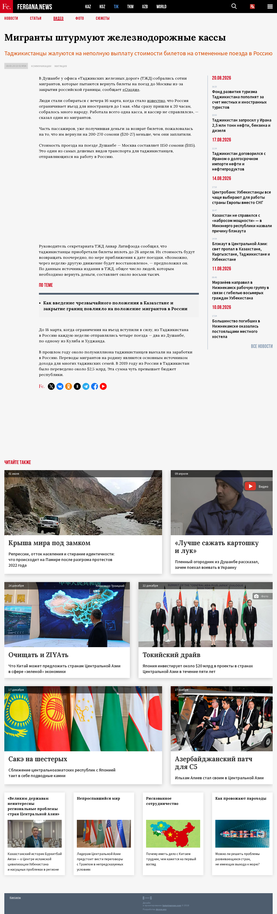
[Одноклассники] (68, 386)
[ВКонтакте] (59, 386)
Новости (11, 18)
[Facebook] (94, 386)
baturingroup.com (172, 905)
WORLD (161, 6)
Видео (58, 18)
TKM (130, 6)
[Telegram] (85, 386)
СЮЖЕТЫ (103, 18)
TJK (116, 6)
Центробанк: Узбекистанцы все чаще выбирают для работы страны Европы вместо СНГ (241, 197)
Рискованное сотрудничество (162, 801)
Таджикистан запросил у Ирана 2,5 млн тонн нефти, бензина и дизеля (241, 125)
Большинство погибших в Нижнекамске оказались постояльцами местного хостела (236, 328)
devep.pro (161, 909)
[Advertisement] (119, 427)
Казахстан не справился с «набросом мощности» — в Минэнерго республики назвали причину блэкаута (242, 223)
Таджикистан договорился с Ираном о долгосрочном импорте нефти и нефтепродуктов (239, 161)
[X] (51, 386)
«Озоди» (130, 89)
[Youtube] (103, 386)
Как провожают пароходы (240, 798)
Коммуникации (41, 66)
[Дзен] (77, 386)
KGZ (102, 6)
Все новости (262, 346)
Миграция (61, 66)
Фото (80, 18)
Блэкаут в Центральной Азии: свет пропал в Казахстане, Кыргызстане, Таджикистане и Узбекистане (241, 251)
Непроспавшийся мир (98, 798)
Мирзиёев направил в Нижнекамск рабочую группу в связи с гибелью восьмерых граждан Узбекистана (240, 290)
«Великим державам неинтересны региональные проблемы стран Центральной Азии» (34, 806)
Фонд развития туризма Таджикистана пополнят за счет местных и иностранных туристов (239, 99)
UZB (145, 6)
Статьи (36, 18)
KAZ (88, 6)
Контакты (15, 897)
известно (156, 100)
